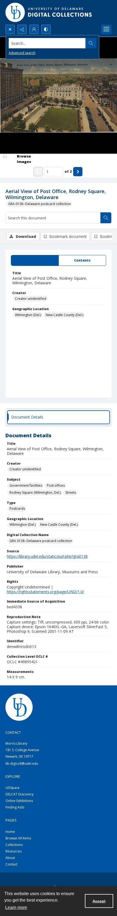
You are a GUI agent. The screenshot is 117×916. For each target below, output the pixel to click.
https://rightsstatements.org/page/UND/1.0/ (45, 591)
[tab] (35, 260)
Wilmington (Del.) (28, 315)
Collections (14, 844)
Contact (11, 864)
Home (10, 831)
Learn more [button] (16, 907)
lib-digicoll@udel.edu (21, 763)
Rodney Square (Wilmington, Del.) (35, 492)
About (10, 857)
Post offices (56, 485)
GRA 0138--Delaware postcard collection (39, 204)
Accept (99, 901)
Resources (13, 851)
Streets (70, 492)
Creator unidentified (30, 298)
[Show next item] (77, 171)
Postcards (17, 508)
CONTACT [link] (13, 732)
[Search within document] (105, 217)
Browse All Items (18, 838)
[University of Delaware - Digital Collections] (49, 12)
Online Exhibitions (19, 800)
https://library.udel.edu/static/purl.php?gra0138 (47, 556)
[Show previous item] (38, 171)
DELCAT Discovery (19, 794)
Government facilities (26, 485)
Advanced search (22, 53)
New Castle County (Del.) (64, 315)
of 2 (68, 171)
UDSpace (12, 787)
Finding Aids (14, 807)
